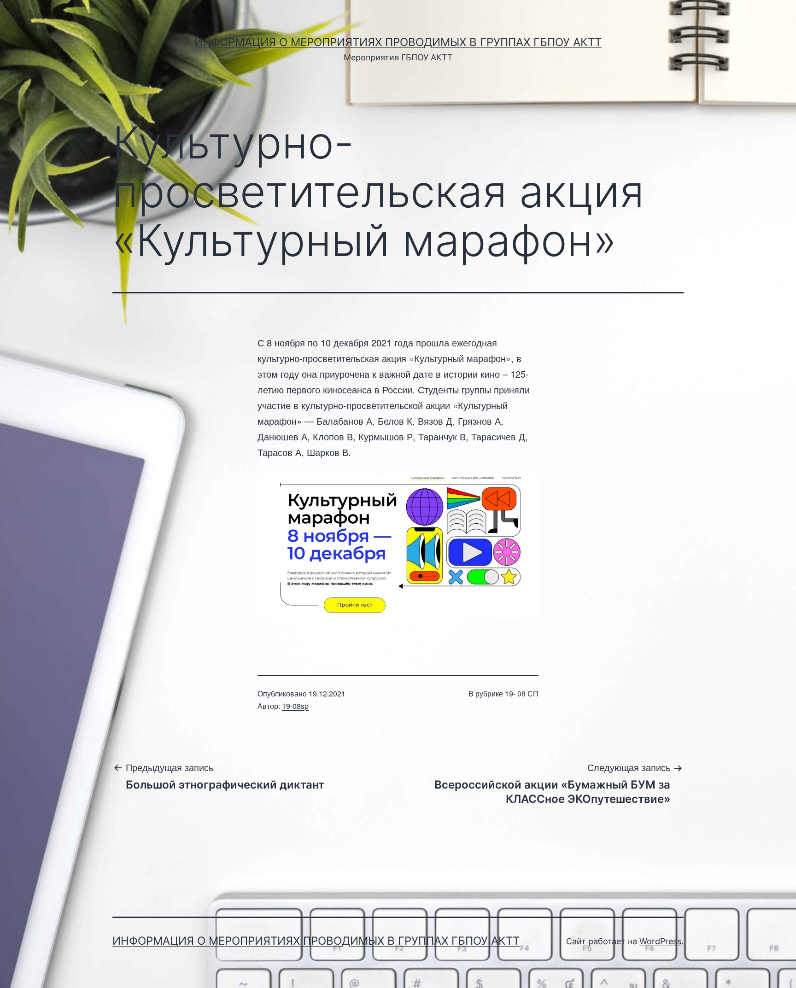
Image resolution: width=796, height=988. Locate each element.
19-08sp (295, 706)
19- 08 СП (521, 693)
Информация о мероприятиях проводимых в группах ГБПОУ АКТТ (398, 42)
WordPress (660, 941)
